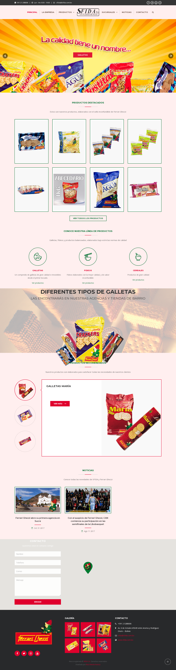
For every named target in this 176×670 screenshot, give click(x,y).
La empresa (48, 12)
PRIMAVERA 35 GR (107, 155)
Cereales (138, 270)
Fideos (88, 270)
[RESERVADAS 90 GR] (27, 148)
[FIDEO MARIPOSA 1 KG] (64, 148)
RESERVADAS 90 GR (31, 155)
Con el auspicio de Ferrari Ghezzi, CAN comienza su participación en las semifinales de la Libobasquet (88, 521)
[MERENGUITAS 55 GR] (27, 196)
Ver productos (38, 283)
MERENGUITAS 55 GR (31, 203)
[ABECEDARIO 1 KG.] (64, 196)
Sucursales (108, 12)
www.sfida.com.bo (125, 640)
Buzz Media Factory (93, 664)
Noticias (127, 12)
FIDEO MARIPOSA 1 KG (69, 155)
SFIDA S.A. (87, 661)
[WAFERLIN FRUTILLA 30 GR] (140, 193)
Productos (65, 12)
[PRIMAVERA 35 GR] (102, 148)
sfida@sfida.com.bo (126, 635)
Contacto (142, 12)
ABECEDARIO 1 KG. (69, 203)
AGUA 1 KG (107, 203)
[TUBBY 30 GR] (140, 148)
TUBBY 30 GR (144, 155)
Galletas (37, 270)
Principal (32, 12)
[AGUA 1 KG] (102, 196)
